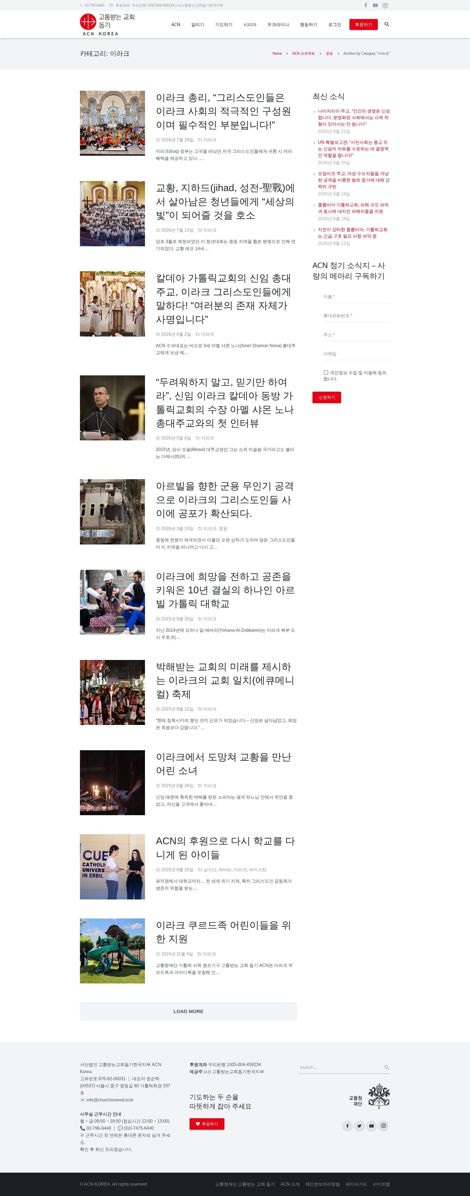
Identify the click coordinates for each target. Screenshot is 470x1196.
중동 (329, 53)
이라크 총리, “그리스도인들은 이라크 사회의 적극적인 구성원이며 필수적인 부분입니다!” (223, 111)
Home (277, 53)
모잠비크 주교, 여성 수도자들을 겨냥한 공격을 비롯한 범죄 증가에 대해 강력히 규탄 (354, 180)
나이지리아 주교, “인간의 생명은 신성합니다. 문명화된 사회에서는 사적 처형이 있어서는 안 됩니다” (354, 117)
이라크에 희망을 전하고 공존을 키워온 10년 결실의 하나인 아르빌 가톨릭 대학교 (225, 590)
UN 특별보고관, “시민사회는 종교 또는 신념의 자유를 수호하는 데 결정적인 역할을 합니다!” (353, 149)
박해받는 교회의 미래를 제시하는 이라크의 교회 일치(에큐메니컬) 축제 (225, 680)
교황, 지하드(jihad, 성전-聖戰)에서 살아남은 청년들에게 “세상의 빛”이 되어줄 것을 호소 (225, 201)
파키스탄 (258, 869)
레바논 (225, 869)
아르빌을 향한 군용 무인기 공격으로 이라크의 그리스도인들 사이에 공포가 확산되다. (225, 499)
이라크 (210, 140)
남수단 (210, 869)
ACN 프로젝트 (303, 53)
